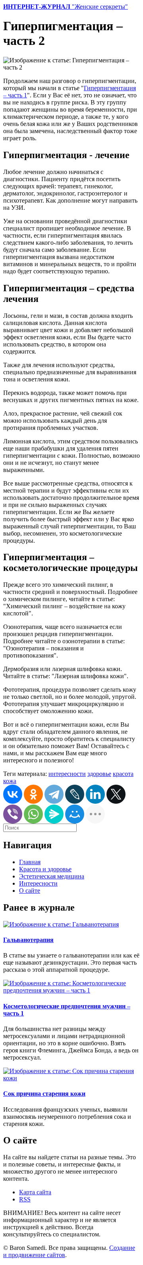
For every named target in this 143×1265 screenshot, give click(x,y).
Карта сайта (35, 1192)
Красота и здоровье (45, 869)
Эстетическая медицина (51, 876)
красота (123, 773)
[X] (116, 794)
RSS (25, 1199)
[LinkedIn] (95, 794)
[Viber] (12, 814)
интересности (67, 773)
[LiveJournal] (74, 794)
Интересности (38, 883)
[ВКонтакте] (12, 794)
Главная (30, 862)
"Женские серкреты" (65, 6)
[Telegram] (54, 794)
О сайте (29, 890)
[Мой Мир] (74, 814)
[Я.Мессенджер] (54, 814)
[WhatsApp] (33, 814)
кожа (9, 781)
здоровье (99, 773)
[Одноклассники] (33, 794)
